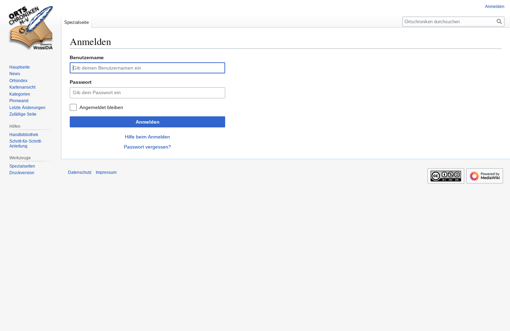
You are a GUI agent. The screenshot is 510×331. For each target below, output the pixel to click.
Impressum (106, 172)
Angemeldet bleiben (101, 107)
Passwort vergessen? (147, 147)
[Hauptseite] (30, 27)
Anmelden (148, 122)
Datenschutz (80, 172)
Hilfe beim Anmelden (147, 137)
